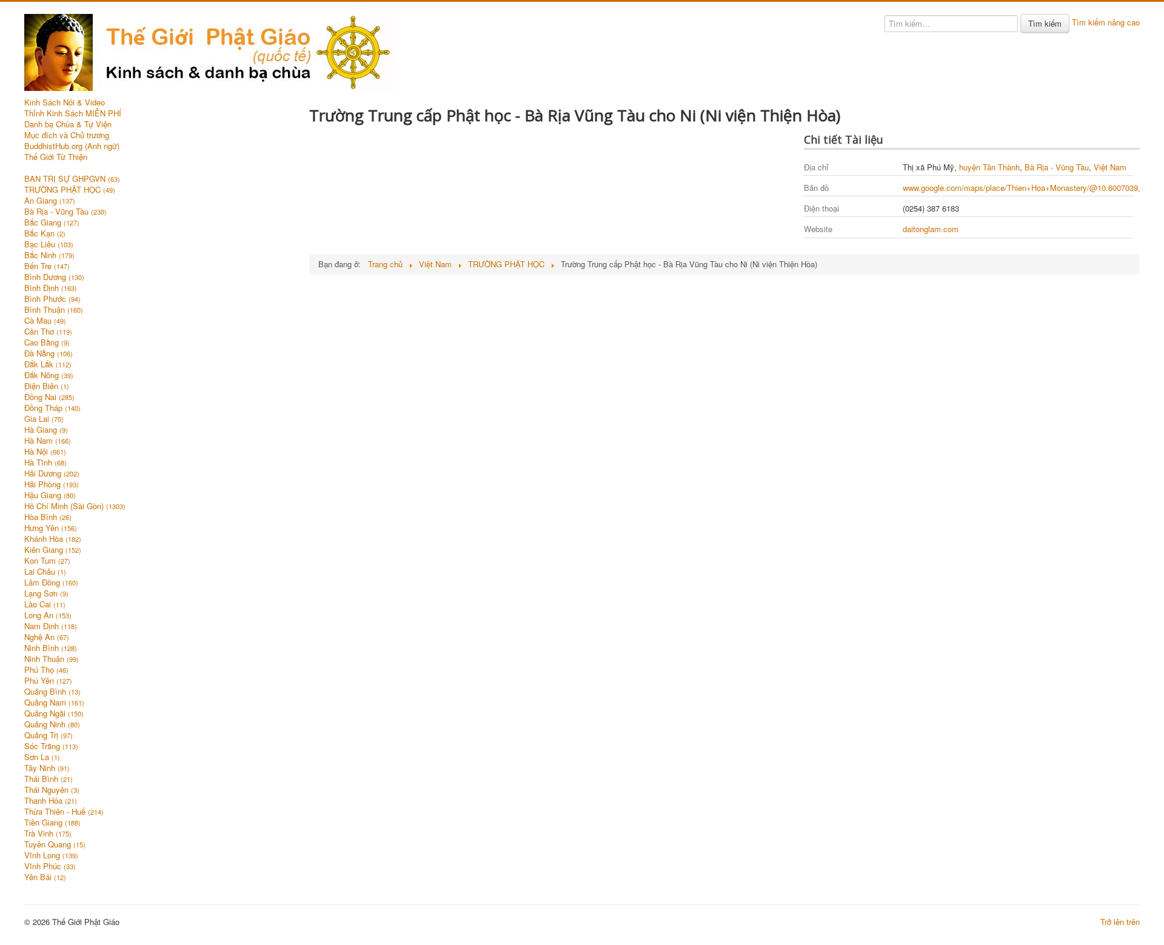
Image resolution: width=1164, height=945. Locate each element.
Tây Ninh (47, 768)
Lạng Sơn (46, 593)
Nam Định (50, 626)
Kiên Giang (52, 549)
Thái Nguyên (51, 789)
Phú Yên (48, 680)
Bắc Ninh (49, 255)
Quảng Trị (48, 735)
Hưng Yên (50, 528)
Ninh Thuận (51, 658)
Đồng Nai (49, 397)
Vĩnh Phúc (50, 866)
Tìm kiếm (1045, 23)
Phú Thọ (46, 669)
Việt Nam (1110, 167)
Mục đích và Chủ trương (66, 135)
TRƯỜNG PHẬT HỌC (69, 189)
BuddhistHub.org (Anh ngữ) (71, 146)
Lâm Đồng (51, 582)
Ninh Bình (50, 648)
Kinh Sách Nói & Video (64, 102)
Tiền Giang (52, 822)
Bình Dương (54, 277)
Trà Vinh (48, 833)
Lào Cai (44, 604)
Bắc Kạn (44, 233)
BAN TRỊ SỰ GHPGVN (72, 178)
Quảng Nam (54, 702)
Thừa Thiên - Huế (64, 811)
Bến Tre (47, 266)
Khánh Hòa (52, 538)
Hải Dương (51, 473)
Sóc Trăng (51, 746)
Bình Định (50, 287)
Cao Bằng (47, 342)
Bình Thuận (53, 309)
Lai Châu (45, 571)
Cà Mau (45, 320)
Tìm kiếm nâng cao (1106, 22)
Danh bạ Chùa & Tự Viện (68, 124)
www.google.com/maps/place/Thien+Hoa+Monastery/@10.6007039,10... (1029, 187)
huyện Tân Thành (989, 167)
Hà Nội (45, 451)
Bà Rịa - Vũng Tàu (65, 211)
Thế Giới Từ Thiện (55, 157)
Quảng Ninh (52, 724)
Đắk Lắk (48, 364)
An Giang (49, 200)
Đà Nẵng (48, 353)
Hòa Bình (48, 517)
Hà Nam (47, 440)
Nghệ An (46, 637)
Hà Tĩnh (45, 462)
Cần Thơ (48, 331)
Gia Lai (44, 418)
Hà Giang (46, 429)
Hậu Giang (50, 495)
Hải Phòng (51, 484)
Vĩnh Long (51, 855)
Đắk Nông (48, 375)
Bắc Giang (51, 222)
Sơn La (42, 757)
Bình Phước (52, 298)
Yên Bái (45, 877)
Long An (48, 615)
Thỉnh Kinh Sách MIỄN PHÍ (72, 113)
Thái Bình (48, 778)
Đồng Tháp (52, 407)
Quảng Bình (52, 691)
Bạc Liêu (48, 244)
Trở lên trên (1120, 921)
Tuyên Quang (54, 844)
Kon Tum (47, 560)
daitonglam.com (930, 229)
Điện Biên (46, 386)
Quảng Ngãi (54, 713)
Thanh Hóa (50, 800)
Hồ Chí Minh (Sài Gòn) (74, 506)
